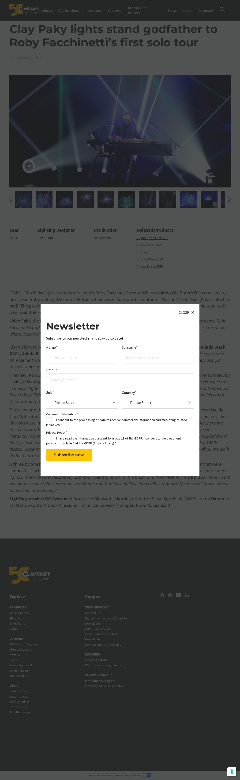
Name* (51, 347)
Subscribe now (69, 455)
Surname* (130, 347)
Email (51, 369)
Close (184, 312)
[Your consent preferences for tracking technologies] (231, 771)
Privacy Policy (103, 443)
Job (50, 392)
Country (129, 392)
